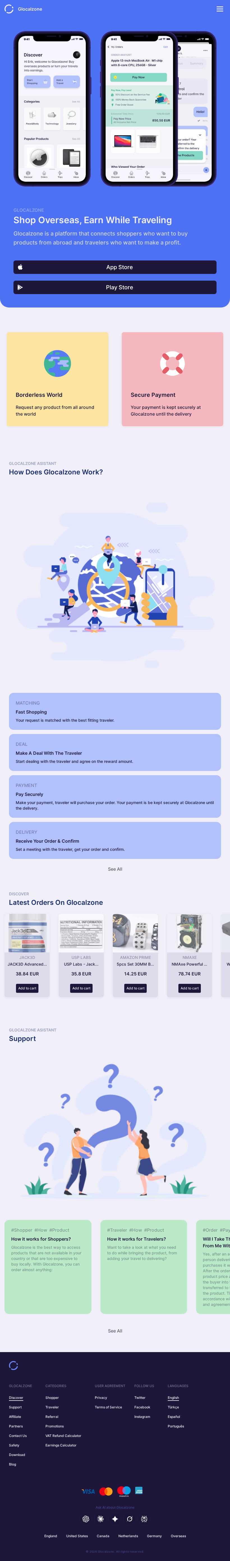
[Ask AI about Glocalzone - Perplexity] (144, 1519)
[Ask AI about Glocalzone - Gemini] (115, 1519)
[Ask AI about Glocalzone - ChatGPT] (85, 1519)
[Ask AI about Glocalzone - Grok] (129, 1519)
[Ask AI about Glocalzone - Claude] (100, 1519)
